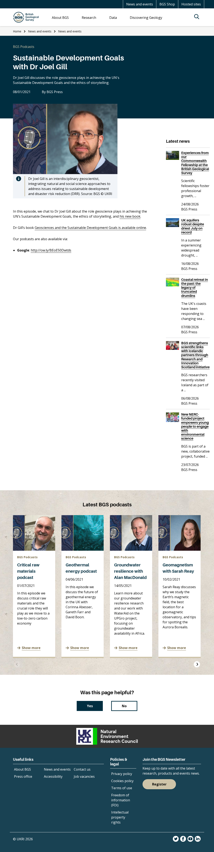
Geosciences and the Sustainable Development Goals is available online (90, 227)
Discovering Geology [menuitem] (146, 17)
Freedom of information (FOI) (120, 800)
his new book (130, 216)
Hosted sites (191, 4)
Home (17, 31)
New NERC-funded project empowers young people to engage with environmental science (195, 426)
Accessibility (53, 776)
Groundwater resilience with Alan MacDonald (130, 571)
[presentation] (17, 664)
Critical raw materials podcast (28, 571)
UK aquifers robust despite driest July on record (192, 226)
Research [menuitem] (89, 17)
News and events (139, 4)
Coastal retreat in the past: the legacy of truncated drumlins (194, 287)
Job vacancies (84, 776)
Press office (23, 776)
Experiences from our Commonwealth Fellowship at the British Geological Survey (195, 163)
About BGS (22, 769)
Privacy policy (121, 773)
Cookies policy (122, 781)
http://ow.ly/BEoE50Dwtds (51, 250)
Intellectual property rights (120, 817)
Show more (31, 647)
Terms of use (121, 788)
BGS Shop (167, 4)
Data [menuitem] (113, 17)
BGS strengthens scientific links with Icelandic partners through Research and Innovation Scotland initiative (195, 355)
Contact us (82, 769)
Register (159, 784)
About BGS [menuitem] (60, 17)
